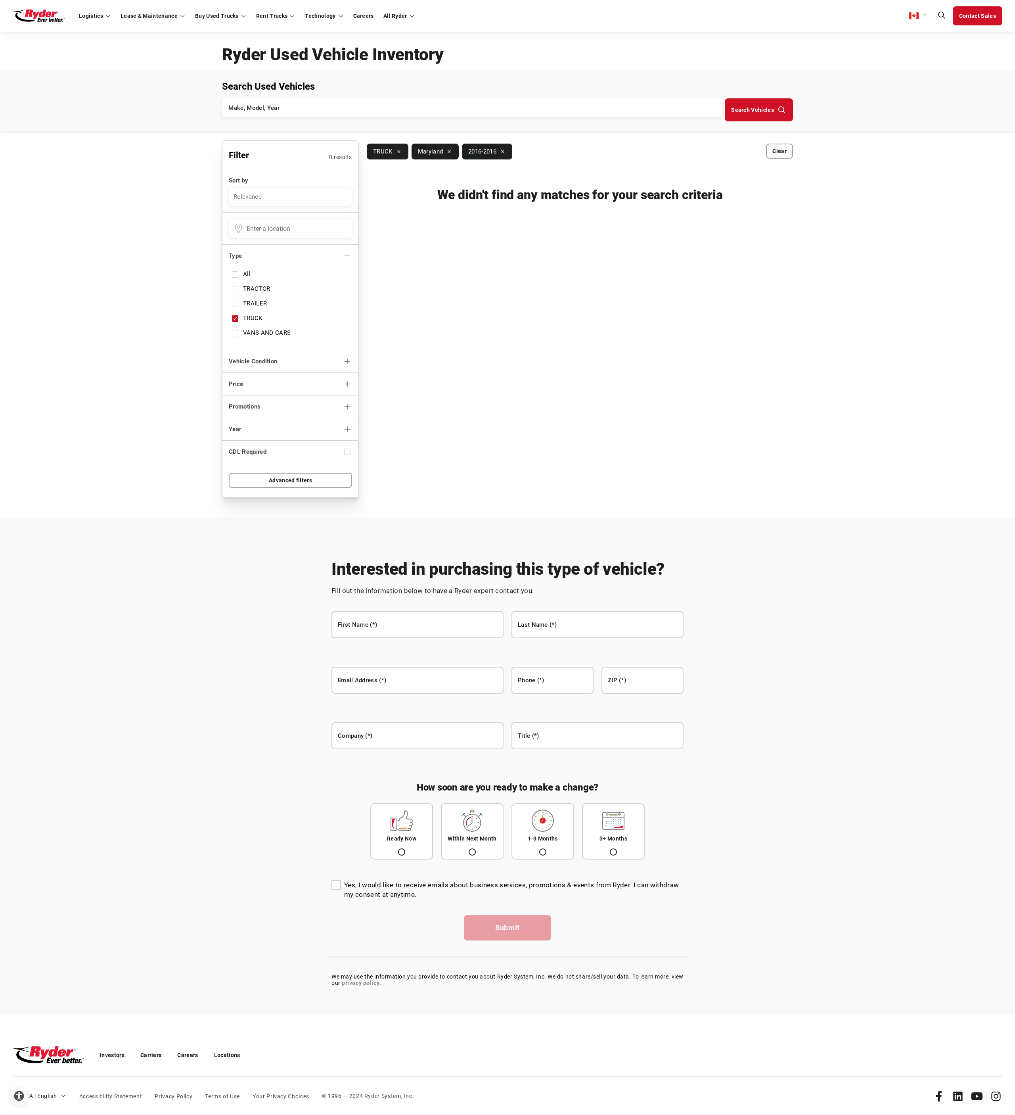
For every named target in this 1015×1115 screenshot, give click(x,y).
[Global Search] (942, 16)
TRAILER (255, 303)
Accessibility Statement (110, 1096)
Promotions (244, 406)
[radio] (401, 831)
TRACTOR (256, 288)
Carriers (151, 1055)
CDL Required (247, 451)
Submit (507, 927)
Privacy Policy (173, 1096)
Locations (227, 1055)
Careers (187, 1055)
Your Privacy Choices (281, 1096)
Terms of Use (222, 1096)
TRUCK (252, 318)
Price (236, 384)
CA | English (41, 1096)
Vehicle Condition (253, 361)
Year (235, 429)
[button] (918, 16)
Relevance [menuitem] (248, 196)
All (247, 274)
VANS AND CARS (267, 332)
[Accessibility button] (19, 1095)
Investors (112, 1055)
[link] (939, 1096)
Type (235, 255)
